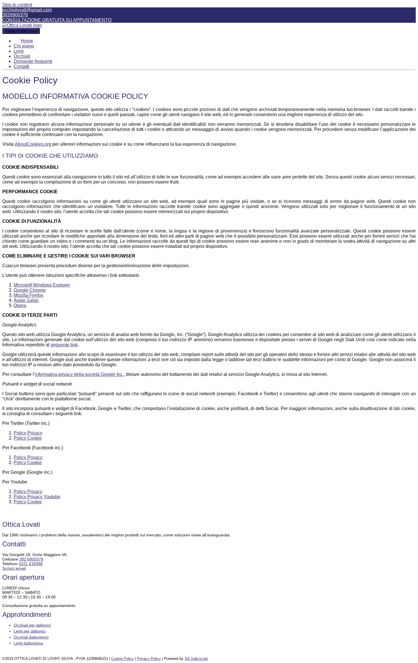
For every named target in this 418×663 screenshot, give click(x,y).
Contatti (21, 66)
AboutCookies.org (33, 144)
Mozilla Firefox (28, 295)
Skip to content (17, 4)
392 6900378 (31, 559)
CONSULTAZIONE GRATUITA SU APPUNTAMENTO (56, 20)
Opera (20, 305)
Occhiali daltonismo (31, 637)
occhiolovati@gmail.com (27, 9)
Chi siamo (24, 46)
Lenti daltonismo (28, 643)
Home (27, 40)
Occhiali (22, 56)
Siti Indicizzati (196, 658)
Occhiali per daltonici (32, 625)
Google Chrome (30, 290)
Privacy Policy (149, 658)
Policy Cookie (28, 438)
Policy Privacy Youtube (37, 496)
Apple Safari (26, 300)
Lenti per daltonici (29, 631)
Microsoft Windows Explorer (42, 285)
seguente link (64, 344)
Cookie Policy (122, 658)
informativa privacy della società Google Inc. (79, 374)
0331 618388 (31, 563)
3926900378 (15, 15)
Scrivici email (14, 568)
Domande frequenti (33, 61)
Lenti (19, 51)
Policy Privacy (28, 433)
